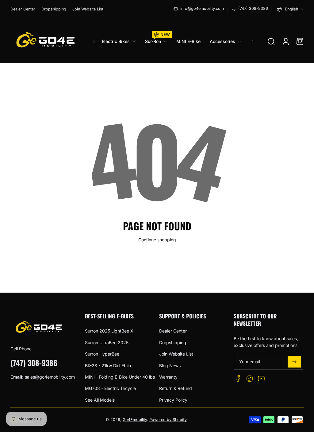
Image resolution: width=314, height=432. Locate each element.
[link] (121, 41)
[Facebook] (238, 378)
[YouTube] (261, 378)
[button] (290, 9)
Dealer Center (22, 9)
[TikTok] (249, 378)
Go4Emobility (135, 419)
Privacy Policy (173, 400)
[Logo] (45, 41)
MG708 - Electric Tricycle (110, 388)
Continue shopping (157, 239)
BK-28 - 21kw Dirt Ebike (108, 365)
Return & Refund (175, 388)
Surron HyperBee (102, 353)
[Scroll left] (94, 41)
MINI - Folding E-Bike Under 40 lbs (120, 376)
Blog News (170, 365)
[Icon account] (285, 41)
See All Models (100, 400)
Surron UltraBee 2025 (106, 342)
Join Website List (87, 9)
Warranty (168, 376)
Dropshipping (53, 9)
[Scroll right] (252, 41)
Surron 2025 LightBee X (109, 330)
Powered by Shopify (168, 419)
